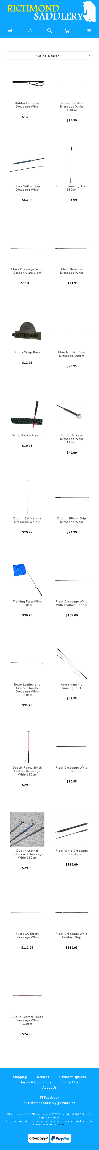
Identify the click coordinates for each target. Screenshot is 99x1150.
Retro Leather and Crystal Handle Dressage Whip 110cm (27, 690)
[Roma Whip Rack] (27, 331)
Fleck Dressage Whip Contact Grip (72, 935)
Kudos (61, 1124)
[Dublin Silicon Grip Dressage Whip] (72, 497)
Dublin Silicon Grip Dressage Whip (71, 520)
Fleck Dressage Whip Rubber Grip (72, 769)
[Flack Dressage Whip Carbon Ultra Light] (27, 248)
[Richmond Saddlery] (50, 10)
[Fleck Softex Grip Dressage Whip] (27, 165)
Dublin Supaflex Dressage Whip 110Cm (72, 106)
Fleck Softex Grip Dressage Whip (27, 188)
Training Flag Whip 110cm (27, 603)
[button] (10, 30)
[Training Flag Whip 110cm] (27, 580)
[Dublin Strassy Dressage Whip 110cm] (72, 414)
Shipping (20, 1077)
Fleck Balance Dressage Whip (71, 271)
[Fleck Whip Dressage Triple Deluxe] (72, 829)
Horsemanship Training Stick (72, 686)
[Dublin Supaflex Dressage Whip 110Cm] (72, 82)
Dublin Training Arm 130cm (71, 188)
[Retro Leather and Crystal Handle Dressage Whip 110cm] (27, 663)
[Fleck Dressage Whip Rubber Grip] (72, 746)
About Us (49, 1088)
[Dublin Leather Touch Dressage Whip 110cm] (27, 995)
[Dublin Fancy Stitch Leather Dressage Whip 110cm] (27, 746)
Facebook (51, 1098)
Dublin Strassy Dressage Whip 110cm (71, 439)
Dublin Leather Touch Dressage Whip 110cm (27, 1020)
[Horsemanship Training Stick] (72, 663)
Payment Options (72, 1077)
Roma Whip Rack (27, 352)
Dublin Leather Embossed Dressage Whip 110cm (27, 854)
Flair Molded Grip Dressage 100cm (71, 354)
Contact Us (70, 1082)
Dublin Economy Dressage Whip (27, 104)
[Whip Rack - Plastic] (27, 414)
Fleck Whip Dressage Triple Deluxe (72, 852)
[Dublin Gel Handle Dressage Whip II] (27, 497)
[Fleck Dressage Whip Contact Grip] (72, 912)
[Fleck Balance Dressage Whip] (72, 248)
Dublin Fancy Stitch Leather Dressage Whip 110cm (27, 771)
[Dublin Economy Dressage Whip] (27, 82)
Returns (43, 1077)
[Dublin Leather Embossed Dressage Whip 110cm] (27, 829)
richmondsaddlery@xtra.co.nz (51, 1103)
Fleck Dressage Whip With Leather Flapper (72, 603)
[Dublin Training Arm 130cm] (72, 165)
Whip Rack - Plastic (27, 435)
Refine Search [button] (48, 56)
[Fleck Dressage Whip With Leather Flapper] (72, 580)
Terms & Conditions (36, 1082)
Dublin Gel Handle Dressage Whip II (27, 520)
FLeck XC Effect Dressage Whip (27, 935)
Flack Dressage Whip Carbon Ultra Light (27, 271)
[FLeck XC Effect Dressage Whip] (27, 912)
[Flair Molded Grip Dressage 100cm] (72, 331)
